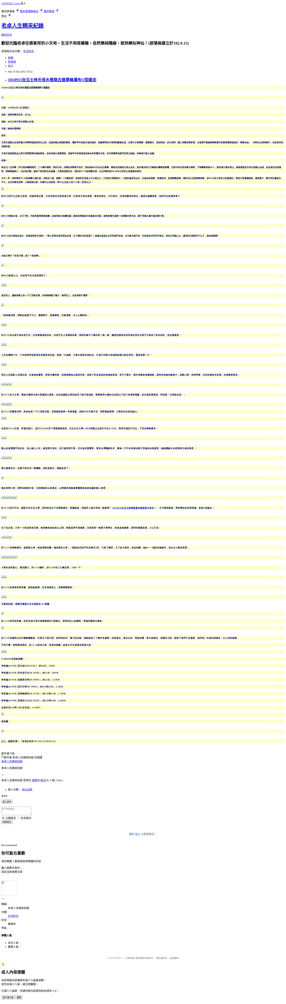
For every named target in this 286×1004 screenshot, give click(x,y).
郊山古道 (27, 789)
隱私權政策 (161, 958)
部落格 (12, 61)
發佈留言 (7, 822)
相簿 (10, 57)
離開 (19, 997)
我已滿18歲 (8, 997)
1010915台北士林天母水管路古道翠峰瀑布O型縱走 (52, 80)
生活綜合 (28, 51)
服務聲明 (174, 958)
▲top (4, 795)
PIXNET (118, 958)
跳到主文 (6, 34)
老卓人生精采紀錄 (22, 26)
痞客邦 (36, 780)
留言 (43, 780)
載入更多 (7, 802)
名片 (10, 65)
